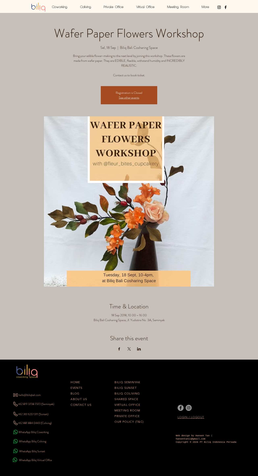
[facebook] (225, 7)
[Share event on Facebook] (119, 349)
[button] (205, 7)
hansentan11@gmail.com (190, 439)
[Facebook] (181, 408)
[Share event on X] (129, 349)
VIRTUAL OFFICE (127, 405)
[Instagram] (189, 408)
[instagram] (219, 7)
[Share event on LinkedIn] (139, 349)
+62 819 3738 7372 (29, 404)
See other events (129, 97)
